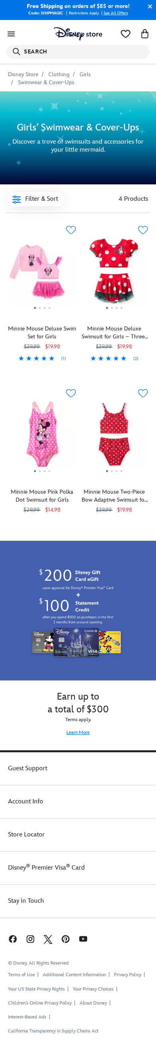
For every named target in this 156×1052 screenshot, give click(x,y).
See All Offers (116, 13)
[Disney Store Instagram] (30, 938)
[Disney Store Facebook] (12, 938)
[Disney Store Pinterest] (65, 938)
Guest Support (27, 768)
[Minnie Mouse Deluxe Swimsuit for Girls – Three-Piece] (114, 274)
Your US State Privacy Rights (36, 989)
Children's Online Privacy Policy (40, 1003)
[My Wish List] (125, 34)
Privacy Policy (127, 975)
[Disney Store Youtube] (83, 938)
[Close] (148, 6)
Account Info (25, 801)
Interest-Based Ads (27, 1017)
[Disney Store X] (48, 938)
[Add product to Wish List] (70, 230)
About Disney (93, 1003)
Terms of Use (21, 975)
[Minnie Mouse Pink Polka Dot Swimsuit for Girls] (42, 437)
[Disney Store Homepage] (78, 34)
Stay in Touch (26, 901)
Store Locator (26, 834)
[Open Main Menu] (11, 34)
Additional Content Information (74, 975)
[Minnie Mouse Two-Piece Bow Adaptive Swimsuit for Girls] (114, 437)
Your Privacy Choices (93, 989)
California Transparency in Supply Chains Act (53, 1031)
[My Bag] (145, 34)
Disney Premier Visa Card (46, 868)
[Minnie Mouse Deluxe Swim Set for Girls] (42, 274)
